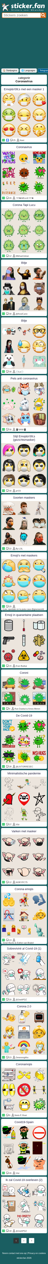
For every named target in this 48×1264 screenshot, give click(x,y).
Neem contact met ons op (14, 1253)
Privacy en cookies (37, 1253)
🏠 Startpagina (10, 70)
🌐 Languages (28, 70)
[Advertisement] (24, 43)
